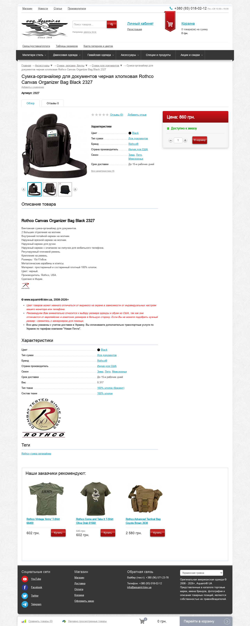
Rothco (25, 453)
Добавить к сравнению (32, 87)
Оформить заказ (84, 600)
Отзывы (53, 103)
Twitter (34, 595)
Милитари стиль (32, 55)
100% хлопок (105, 393)
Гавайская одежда (99, 55)
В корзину (200, 140)
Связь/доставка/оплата (36, 46)
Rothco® (133, 143)
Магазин (27, 8)
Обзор (31, 103)
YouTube (36, 578)
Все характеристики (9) (102, 171)
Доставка (79, 583)
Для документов (138, 138)
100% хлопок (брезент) (110, 387)
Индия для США (138, 149)
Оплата (78, 589)
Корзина (188, 24)
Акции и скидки (190, 55)
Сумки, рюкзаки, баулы (70, 65)
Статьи (58, 8)
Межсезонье (136, 158)
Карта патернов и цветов (98, 46)
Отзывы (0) (116, 114)
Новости (43, 8)
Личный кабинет (140, 24)
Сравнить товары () (41, 621)
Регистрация (134, 29)
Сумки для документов (105, 65)
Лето (139, 154)
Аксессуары (128, 55)
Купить (58, 532)
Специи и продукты (158, 55)
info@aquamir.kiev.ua (139, 587)
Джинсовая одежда (65, 55)
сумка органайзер (40, 453)
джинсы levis (90, 32)
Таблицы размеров (67, 46)
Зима (132, 154)
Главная (26, 65)
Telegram (36, 604)
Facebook (36, 587)
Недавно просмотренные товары (87, 621)
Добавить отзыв (137, 114)
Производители (77, 8)
